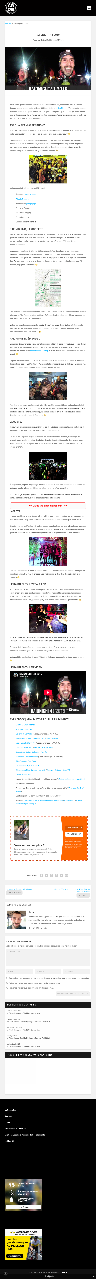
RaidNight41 (63, 108)
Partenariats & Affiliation (15, 1129)
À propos (8, 1116)
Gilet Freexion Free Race (26, 761)
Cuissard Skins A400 (24, 747)
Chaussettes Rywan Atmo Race (29, 765)
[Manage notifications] (6, 1273)
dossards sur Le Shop (39, 351)
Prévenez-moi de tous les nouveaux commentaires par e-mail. (34, 983)
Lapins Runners (30, 195)
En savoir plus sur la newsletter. (71, 848)
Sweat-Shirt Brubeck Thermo (28, 738)
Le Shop (8, 1141)
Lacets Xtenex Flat (23, 774)
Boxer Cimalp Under (24, 734)
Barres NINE (69, 800)
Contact (8, 1122)
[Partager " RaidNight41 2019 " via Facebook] (41, 875)
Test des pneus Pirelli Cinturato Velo (24, 1013)
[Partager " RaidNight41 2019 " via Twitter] (46, 875)
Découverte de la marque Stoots (72, 779)
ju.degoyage (31, 204)
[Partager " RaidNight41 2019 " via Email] (66, 875)
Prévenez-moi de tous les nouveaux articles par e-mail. (31, 988)
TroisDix (63, 1272)
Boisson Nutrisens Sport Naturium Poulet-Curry (43, 800)
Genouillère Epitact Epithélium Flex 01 (31, 752)
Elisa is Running (22, 199)
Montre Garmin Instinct (25, 725)
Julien (43, 40)
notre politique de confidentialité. (73, 845)
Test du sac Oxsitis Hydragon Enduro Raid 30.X (29, 1022)
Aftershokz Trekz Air (24, 729)
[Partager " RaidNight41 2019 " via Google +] (51, 875)
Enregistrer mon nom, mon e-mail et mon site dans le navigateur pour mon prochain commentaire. (49, 978)
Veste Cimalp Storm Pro (26, 743)
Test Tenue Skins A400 (43, 747)
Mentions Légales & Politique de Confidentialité (25, 1135)
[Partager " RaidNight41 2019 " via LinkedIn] (61, 875)
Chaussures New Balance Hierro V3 (30, 770)
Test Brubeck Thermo (49, 738)
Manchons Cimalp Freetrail (27, 756)
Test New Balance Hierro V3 (58, 770)
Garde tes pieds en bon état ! (48, 506)
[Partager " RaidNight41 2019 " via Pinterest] (56, 875)
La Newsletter (10, 1110)
